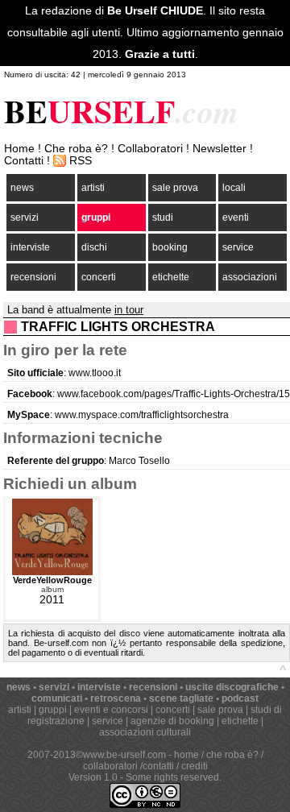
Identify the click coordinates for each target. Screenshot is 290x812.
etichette (170, 277)
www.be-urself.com (124, 754)
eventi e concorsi (111, 709)
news (22, 187)
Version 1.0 (93, 777)
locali (234, 187)
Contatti (24, 161)
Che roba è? (76, 149)
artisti (93, 187)
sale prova (175, 187)
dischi (94, 247)
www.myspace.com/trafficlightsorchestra (142, 414)
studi (162, 217)
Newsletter (219, 149)
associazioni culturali (145, 732)
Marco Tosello (139, 460)
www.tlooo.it (94, 373)
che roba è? (232, 754)
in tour (128, 310)
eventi (235, 217)
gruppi (95, 217)
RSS (80, 161)
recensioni (33, 277)
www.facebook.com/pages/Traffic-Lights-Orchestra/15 (173, 394)
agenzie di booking (172, 721)
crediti (194, 766)
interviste (30, 247)
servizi (24, 217)
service (238, 247)
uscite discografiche (232, 687)
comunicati (56, 698)
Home (19, 149)
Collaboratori (150, 149)
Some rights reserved (172, 777)
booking (170, 247)
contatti (158, 766)
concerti (98, 277)
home (186, 754)
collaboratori (110, 766)
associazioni (249, 277)
